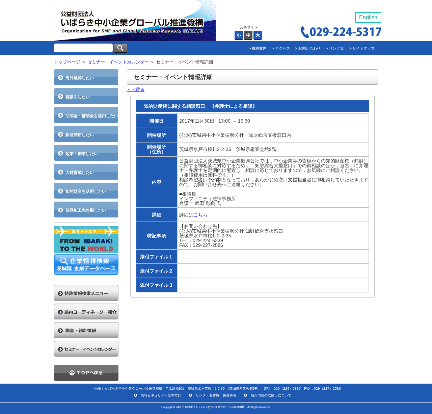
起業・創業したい (81, 153)
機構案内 (259, 48)
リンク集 (336, 48)
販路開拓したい (79, 134)
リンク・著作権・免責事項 (216, 395)
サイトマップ (363, 48)
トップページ (67, 61)
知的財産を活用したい (85, 191)
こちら (200, 214)
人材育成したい (79, 172)
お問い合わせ (309, 48)
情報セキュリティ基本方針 (161, 395)
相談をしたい (77, 97)
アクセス (282, 48)
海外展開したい (79, 78)
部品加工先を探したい (85, 210)
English (368, 17)
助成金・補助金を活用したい (91, 115)
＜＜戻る (135, 89)
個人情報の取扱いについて (271, 395)
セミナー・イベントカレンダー (118, 61)
